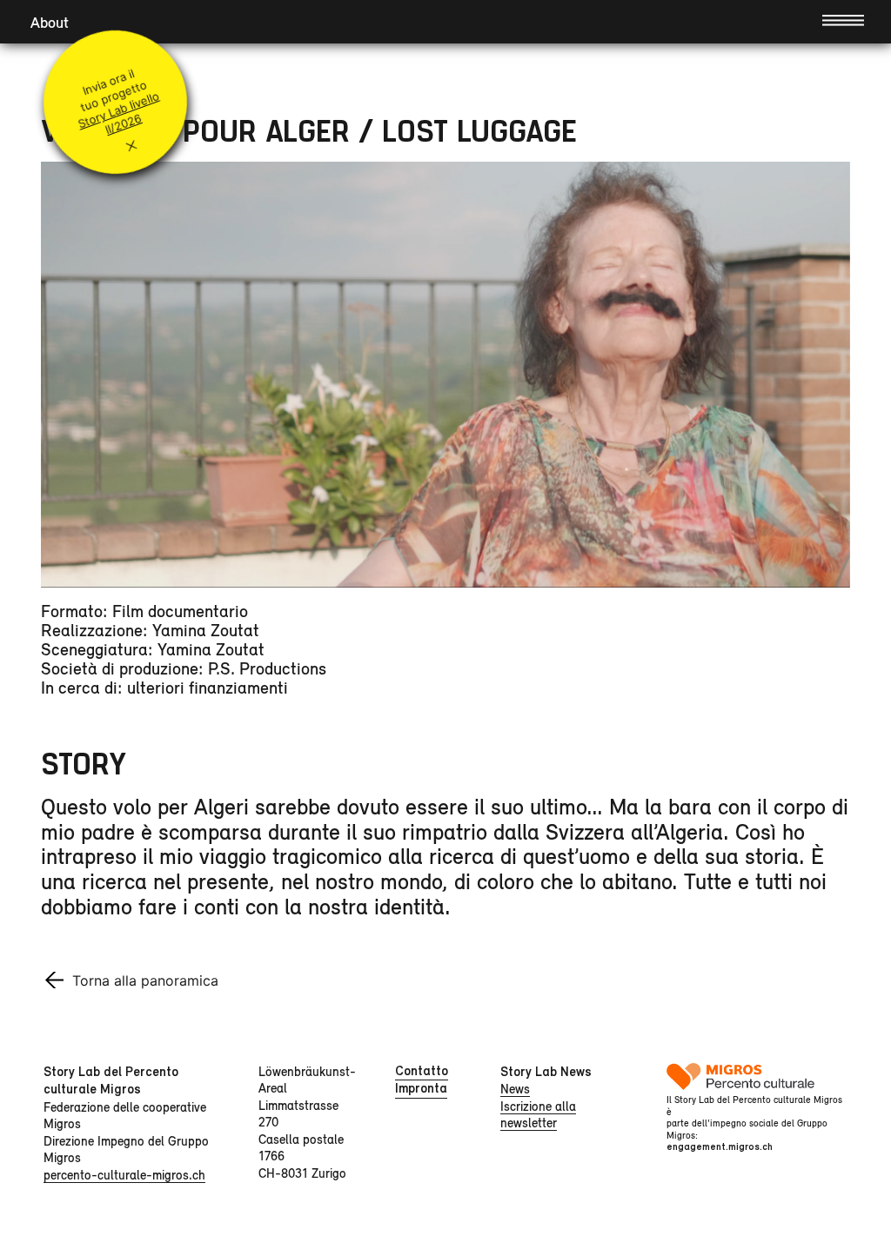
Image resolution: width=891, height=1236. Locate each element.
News (515, 1088)
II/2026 (124, 124)
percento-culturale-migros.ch (124, 1174)
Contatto (421, 1071)
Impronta (421, 1088)
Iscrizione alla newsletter (538, 1115)
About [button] (49, 22)
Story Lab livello (118, 110)
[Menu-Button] (843, 19)
